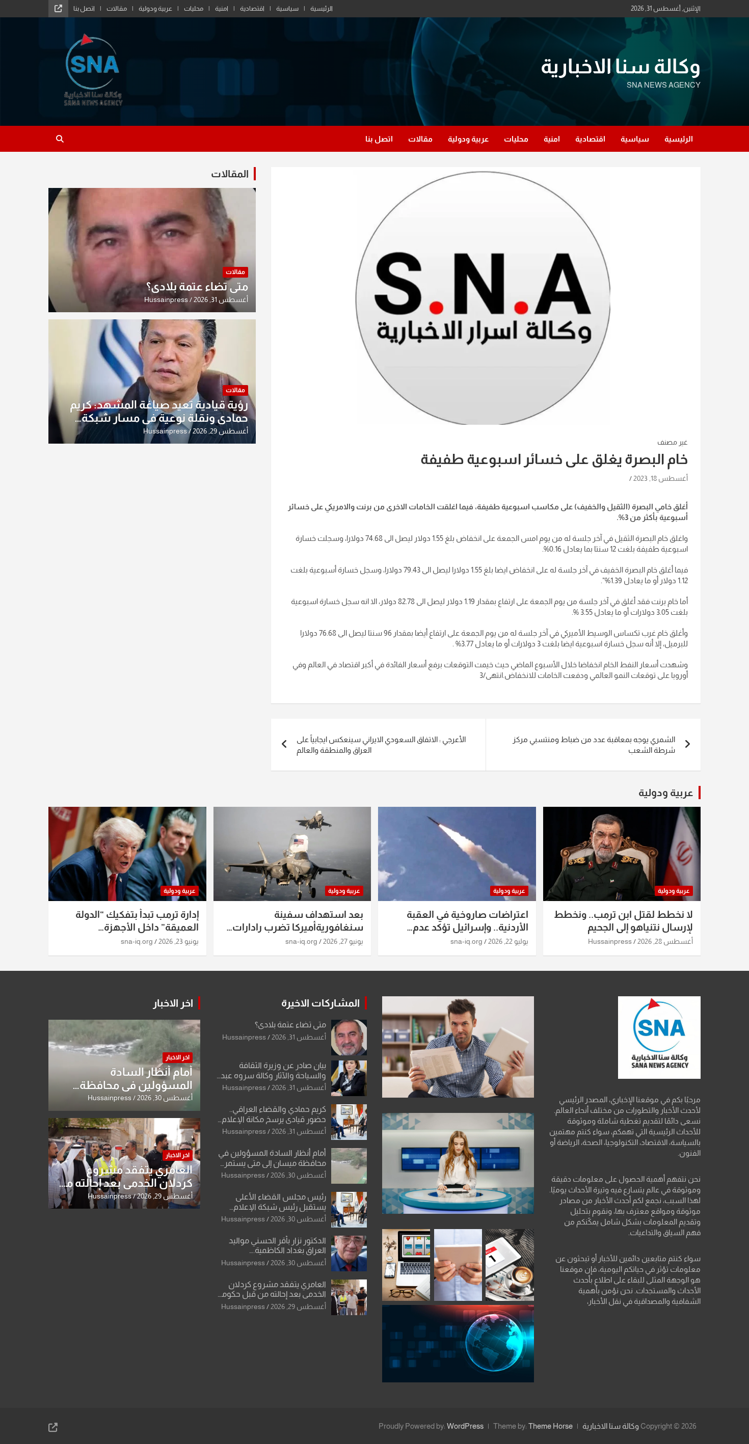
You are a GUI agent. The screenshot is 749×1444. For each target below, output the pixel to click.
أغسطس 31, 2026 (221, 299)
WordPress (465, 1426)
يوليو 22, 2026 (508, 941)
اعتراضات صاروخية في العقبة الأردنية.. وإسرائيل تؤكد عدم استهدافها (467, 927)
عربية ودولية (155, 8)
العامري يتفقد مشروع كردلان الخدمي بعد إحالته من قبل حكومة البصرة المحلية (272, 1294)
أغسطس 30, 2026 (298, 1175)
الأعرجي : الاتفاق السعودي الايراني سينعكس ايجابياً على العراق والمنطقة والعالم (381, 744)
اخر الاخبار (173, 1003)
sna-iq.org (466, 941)
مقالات (116, 8)
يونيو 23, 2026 (178, 941)
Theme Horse (550, 1426)
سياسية (287, 8)
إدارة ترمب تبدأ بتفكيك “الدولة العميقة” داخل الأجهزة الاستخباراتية (137, 927)
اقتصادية (252, 8)
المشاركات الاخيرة (320, 1003)
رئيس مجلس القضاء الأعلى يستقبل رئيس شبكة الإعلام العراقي (279, 1206)
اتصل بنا (84, 8)
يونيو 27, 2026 (343, 941)
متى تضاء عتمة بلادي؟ (197, 286)
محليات (193, 8)
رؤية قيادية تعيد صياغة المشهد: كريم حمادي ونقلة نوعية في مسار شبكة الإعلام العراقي (159, 418)
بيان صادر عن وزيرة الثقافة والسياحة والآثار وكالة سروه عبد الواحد (273, 1075)
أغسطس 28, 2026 (665, 941)
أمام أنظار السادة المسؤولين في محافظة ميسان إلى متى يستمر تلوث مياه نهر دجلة (272, 1163)
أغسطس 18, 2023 (660, 478)
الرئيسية (321, 8)
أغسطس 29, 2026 (220, 431)
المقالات (230, 173)
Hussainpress (166, 299)
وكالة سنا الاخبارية (621, 66)
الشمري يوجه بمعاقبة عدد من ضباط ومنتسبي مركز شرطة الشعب (594, 744)
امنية (221, 8)
